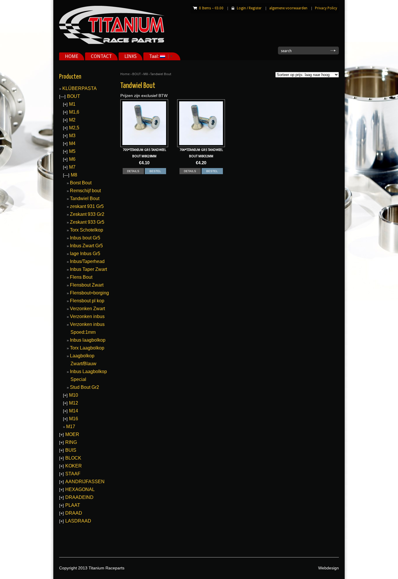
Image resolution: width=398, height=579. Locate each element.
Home (125, 74)
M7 (72, 167)
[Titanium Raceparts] (111, 43)
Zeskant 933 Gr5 (87, 222)
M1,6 (74, 112)
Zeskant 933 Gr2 (87, 214)
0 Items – (211, 8)
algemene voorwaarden (288, 8)
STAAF (72, 473)
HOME (71, 56)
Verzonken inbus (87, 316)
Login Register (249, 8)
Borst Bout (80, 182)
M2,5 (74, 127)
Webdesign (328, 568)
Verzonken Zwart (87, 308)
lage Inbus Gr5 (85, 253)
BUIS (70, 450)
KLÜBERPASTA (79, 88)
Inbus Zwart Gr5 (86, 245)
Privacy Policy (326, 8)
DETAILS (133, 171)
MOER (72, 434)
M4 (72, 143)
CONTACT (101, 56)
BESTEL (155, 171)
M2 (72, 119)
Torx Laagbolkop (87, 347)
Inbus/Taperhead (87, 261)
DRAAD (73, 513)
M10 (73, 395)
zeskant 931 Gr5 (87, 206)
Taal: (151, 56)
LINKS (130, 56)
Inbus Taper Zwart (88, 269)
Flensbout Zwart (86, 285)
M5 (72, 151)
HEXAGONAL (80, 489)
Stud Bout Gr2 (84, 387)
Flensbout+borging (89, 292)
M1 (72, 104)
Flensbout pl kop (87, 300)
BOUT (136, 74)
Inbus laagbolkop (87, 340)
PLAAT (72, 505)
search (286, 51)
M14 (73, 410)
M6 (72, 159)
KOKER (73, 465)
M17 (70, 426)
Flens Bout (81, 277)
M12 (73, 402)
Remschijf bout (85, 190)
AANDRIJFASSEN (85, 481)
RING (71, 442)
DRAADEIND (79, 497)
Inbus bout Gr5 (85, 237)
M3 (72, 135)
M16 (73, 418)
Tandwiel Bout (84, 198)
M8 (145, 74)
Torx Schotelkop (86, 229)
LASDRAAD (78, 520)
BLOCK (73, 458)
